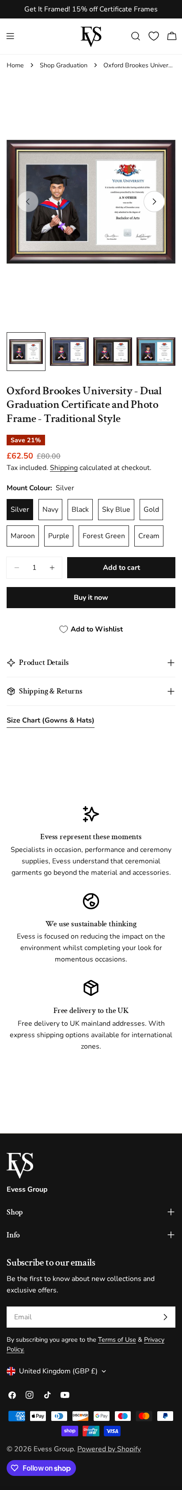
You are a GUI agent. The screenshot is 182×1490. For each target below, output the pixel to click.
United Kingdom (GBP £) (58, 1371)
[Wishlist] (154, 36)
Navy (50, 509)
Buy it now (91, 597)
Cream (148, 536)
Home (15, 65)
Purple (58, 536)
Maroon (23, 536)
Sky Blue (116, 509)
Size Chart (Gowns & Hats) (51, 720)
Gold (151, 509)
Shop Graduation (63, 65)
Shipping (64, 468)
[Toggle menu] (10, 36)
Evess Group (54, 1449)
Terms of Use (117, 1339)
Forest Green (104, 536)
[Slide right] (154, 201)
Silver (20, 509)
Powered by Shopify (109, 1449)
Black (80, 509)
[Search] (135, 36)
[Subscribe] (165, 1317)
